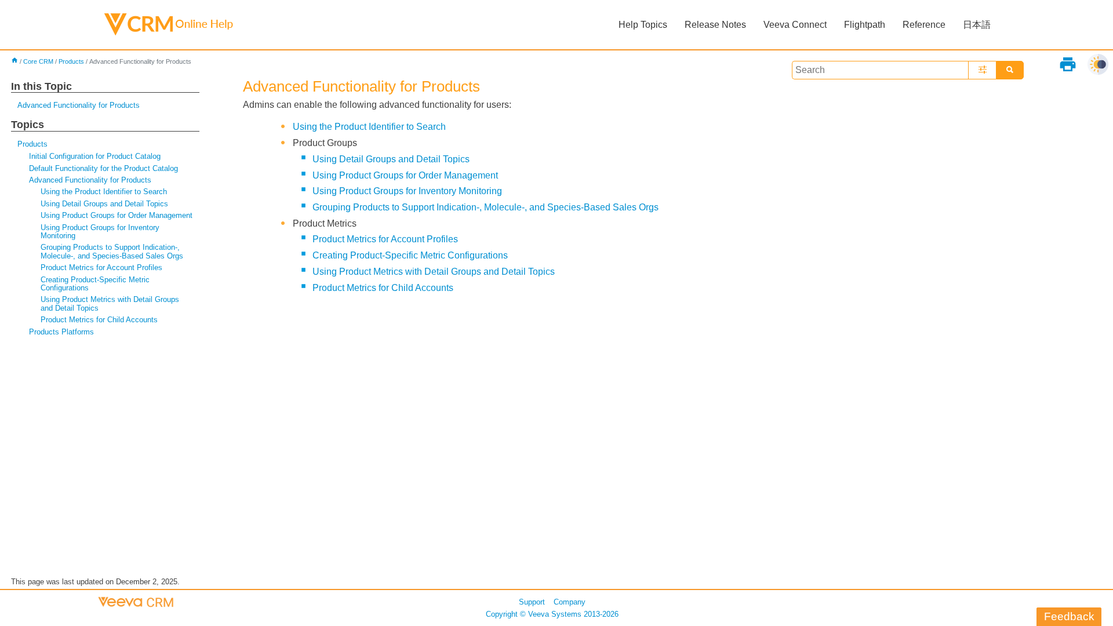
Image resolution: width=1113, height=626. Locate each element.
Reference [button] (924, 25)
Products (71, 61)
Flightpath (864, 25)
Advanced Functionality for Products (78, 105)
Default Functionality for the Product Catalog (103, 168)
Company (569, 602)
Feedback (1069, 616)
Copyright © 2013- (552, 614)
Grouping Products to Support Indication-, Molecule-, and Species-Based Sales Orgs (112, 251)
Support (532, 602)
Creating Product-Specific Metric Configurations (95, 283)
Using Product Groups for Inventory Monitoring (100, 231)
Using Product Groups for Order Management (116, 215)
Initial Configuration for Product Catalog (95, 156)
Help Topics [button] (643, 25)
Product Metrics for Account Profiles (101, 267)
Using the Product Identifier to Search (104, 191)
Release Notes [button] (715, 25)
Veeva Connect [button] (795, 25)
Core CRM (38, 61)
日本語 (977, 25)
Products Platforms (61, 331)
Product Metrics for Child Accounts (99, 319)
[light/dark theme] (1097, 64)
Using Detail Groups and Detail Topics (104, 203)
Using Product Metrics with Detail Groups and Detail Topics (110, 303)
